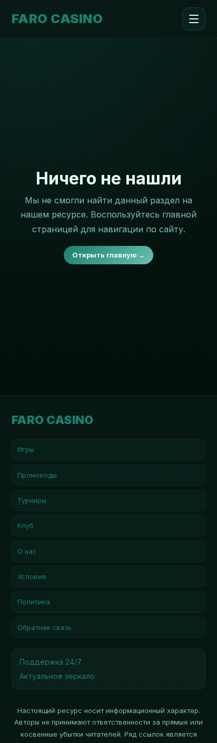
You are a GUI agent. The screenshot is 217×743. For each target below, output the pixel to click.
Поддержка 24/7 (50, 661)
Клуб (25, 525)
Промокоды (37, 475)
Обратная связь (44, 627)
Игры (25, 449)
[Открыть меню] (193, 18)
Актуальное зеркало (57, 676)
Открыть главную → (108, 255)
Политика (33, 601)
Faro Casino (57, 19)
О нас (27, 551)
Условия (31, 576)
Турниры (31, 500)
